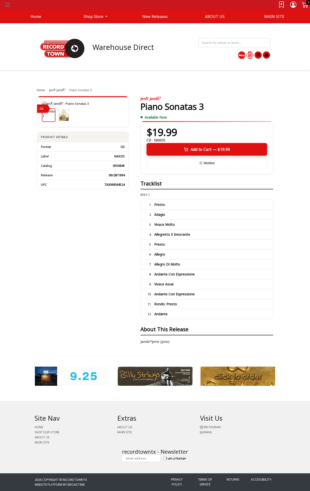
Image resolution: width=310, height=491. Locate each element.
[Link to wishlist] (281, 5)
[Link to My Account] (293, 5)
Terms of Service (205, 481)
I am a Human (176, 458)
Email (207, 432)
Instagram (212, 427)
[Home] (62, 48)
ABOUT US (215, 16)
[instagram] (258, 55)
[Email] (266, 55)
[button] (95, 16)
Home (41, 90)
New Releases (155, 16)
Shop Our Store (47, 432)
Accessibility (261, 479)
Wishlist (209, 163)
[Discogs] (242, 55)
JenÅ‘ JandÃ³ (57, 90)
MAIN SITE (274, 16)
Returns (233, 479)
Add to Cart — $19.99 (210, 149)
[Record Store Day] (250, 55)
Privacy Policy (177, 481)
